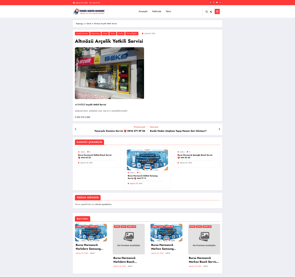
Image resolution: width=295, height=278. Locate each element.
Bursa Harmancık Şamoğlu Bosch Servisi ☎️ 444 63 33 (195, 156)
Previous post (139, 127)
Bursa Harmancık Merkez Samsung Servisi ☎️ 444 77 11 (127, 247)
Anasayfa (143, 11)
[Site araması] (207, 11)
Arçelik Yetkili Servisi (96, 104)
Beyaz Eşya (95, 33)
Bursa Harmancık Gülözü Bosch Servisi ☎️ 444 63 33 (94, 156)
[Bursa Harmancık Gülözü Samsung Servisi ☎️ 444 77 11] (147, 159)
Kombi (121, 33)
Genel (105, 33)
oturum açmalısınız (103, 204)
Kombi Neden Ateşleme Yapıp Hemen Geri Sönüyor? (178, 131)
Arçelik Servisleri (82, 33)
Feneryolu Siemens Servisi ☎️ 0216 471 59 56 (120, 131)
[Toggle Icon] (217, 11)
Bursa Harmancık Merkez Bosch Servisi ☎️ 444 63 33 (165, 260)
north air (94, 227)
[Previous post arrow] (75, 129)
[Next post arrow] (219, 129)
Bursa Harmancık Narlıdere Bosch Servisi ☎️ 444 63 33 (90, 260)
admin (83, 152)
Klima (113, 33)
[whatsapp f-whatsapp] (220, 2)
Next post (154, 127)
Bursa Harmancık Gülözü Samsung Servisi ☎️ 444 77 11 (143, 177)
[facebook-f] (210, 2)
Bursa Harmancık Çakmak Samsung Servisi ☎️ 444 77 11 (203, 261)
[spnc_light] (211, 11)
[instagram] (213, 2)
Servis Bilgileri (132, 33)
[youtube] (217, 2)
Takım (168, 11)
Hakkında (156, 11)
